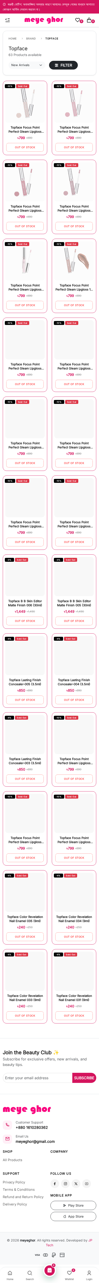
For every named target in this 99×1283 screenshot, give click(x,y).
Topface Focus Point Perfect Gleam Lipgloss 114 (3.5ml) (25, 208)
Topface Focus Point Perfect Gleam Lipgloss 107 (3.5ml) (25, 366)
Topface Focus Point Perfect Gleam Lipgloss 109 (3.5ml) (25, 445)
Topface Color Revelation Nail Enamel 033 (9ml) (25, 998)
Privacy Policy (14, 1182)
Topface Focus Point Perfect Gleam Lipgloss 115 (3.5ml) (25, 287)
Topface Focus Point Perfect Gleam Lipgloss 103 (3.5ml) (74, 761)
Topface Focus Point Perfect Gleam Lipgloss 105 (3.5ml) (74, 524)
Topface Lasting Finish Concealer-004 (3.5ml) (74, 682)
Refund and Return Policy (23, 1197)
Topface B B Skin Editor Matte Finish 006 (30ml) (25, 603)
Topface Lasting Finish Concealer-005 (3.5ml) (25, 682)
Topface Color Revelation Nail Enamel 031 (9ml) (74, 998)
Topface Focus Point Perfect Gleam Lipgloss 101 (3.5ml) (74, 840)
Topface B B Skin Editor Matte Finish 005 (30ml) (74, 603)
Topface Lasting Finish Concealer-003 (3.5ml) (25, 761)
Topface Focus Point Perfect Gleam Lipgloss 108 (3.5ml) (25, 524)
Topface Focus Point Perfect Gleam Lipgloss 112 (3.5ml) (74, 130)
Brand (31, 38)
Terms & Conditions (19, 1190)
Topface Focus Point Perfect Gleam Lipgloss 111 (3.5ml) (74, 287)
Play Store (75, 1205)
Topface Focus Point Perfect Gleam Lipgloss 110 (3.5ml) (25, 130)
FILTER (65, 65)
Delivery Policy (15, 1204)
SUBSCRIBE (84, 1078)
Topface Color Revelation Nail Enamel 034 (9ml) (74, 919)
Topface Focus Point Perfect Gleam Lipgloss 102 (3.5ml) (25, 840)
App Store (75, 1216)
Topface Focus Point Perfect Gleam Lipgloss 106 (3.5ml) (74, 366)
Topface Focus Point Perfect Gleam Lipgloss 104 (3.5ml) (74, 445)
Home (13, 38)
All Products (12, 1160)
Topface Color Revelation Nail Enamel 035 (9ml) (25, 919)
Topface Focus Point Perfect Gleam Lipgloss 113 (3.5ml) (74, 208)
